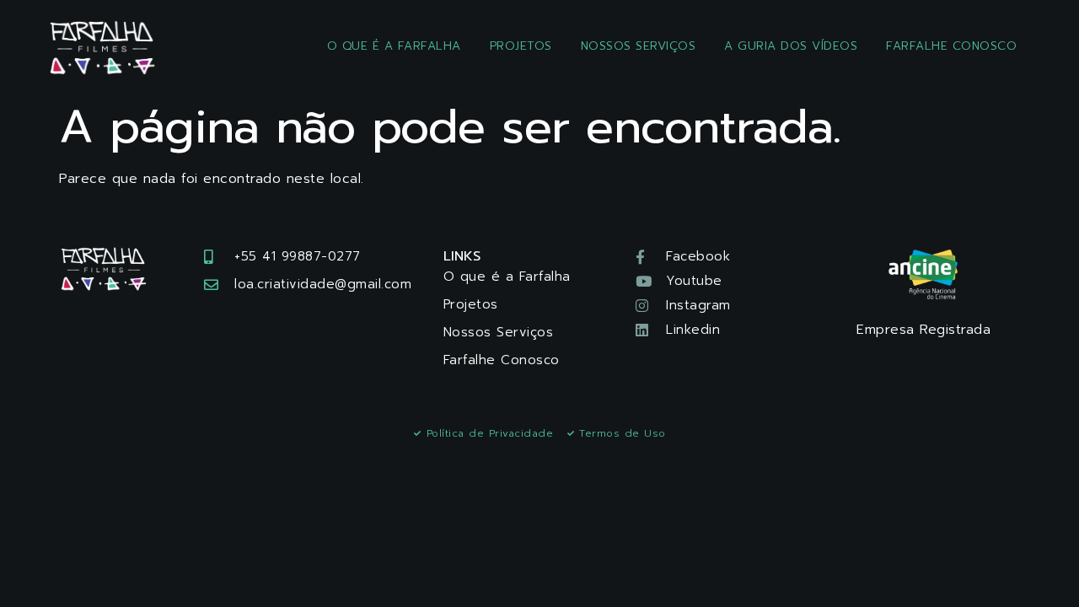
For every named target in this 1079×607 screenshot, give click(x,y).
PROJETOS (521, 46)
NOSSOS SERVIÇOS (638, 46)
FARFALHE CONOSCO (951, 46)
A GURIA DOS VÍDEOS (790, 46)
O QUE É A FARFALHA (394, 46)
